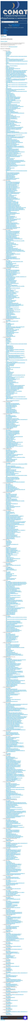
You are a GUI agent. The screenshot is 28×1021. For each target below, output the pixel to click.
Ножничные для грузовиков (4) (12, 198)
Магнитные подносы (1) (10, 120)
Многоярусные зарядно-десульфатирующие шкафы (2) (16, 714)
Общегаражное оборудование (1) (12, 902)
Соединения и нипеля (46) (11, 164)
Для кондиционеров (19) (10, 415)
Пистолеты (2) (9, 138)
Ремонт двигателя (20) (10, 266)
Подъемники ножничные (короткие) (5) (13, 249)
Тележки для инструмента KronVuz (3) (13, 705)
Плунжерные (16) (9, 440)
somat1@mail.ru (15, 25)
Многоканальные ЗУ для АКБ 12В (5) (13, 895)
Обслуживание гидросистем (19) (12, 877)
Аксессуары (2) (9, 658)
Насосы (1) (8, 130)
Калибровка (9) (9, 542)
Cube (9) (7, 55)
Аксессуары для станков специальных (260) (14, 261)
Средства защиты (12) (10, 579)
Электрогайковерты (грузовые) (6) (12, 952)
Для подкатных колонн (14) (11, 184)
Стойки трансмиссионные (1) (11, 610)
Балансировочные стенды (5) (11, 190)
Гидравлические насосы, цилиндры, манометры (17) (16, 276)
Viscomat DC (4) (9, 374)
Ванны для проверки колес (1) (12, 975)
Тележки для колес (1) (10, 220)
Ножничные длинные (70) (11, 243)
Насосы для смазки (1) (10, 627)
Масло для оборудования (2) (11, 121)
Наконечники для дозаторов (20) (12, 636)
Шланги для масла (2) (10, 175)
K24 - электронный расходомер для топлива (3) (15, 355)
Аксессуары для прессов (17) (11, 186)
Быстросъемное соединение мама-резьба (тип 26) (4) (16, 583)
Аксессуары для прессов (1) (11, 271)
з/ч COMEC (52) (9, 262)
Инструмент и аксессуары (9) (11, 844)
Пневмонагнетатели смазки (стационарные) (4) (15, 676)
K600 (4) (7, 62)
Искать (16, 21)
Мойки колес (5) (9, 564)
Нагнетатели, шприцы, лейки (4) (12, 291)
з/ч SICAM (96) (8, 408)
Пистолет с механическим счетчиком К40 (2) (14, 137)
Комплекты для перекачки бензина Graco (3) (14, 625)
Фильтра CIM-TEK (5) (10, 963)
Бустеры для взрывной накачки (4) (12, 737)
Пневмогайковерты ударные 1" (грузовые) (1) (14, 146)
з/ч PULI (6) (8, 960)
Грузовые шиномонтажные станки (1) (13, 96)
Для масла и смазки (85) (10, 99)
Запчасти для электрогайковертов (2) (13, 762)
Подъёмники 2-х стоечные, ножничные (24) (14, 442)
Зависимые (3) (9, 969)
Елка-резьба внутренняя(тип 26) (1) (13, 102)
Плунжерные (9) (9, 245)
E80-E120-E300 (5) (9, 348)
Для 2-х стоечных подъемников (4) (12, 270)
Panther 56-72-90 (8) (10, 365)
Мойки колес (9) (9, 824)
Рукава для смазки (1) (10, 855)
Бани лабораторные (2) (10, 634)
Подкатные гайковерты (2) (11, 300)
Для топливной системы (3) (11, 881)
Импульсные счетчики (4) (11, 109)
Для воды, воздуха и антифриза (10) (13, 97)
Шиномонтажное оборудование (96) (13, 227)
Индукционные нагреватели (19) (12, 418)
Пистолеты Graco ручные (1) (11, 139)
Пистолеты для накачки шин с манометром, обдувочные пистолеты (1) (14, 773)
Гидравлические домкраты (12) (12, 821)
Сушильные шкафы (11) (10, 639)
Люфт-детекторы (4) (10, 453)
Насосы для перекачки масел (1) (12, 473)
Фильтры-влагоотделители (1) (12, 534)
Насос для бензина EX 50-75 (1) (12, 382)
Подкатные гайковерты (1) (11, 777)
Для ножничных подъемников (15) (12, 432)
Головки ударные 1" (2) (10, 586)
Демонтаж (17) (9, 541)
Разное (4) (8, 215)
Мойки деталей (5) (9, 328)
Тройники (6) (8, 700)
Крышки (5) (8, 119)
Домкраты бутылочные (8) (11, 281)
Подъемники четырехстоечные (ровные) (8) (14, 836)
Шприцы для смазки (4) (10, 177)
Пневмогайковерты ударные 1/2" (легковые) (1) (15, 746)
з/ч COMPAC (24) (9, 553)
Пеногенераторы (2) (10, 298)
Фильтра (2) (8, 169)
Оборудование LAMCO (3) (11, 976)
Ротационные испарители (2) (11, 638)
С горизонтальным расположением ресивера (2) (15, 750)
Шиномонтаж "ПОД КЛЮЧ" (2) (11, 174)
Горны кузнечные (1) (10, 706)
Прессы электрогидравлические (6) (13, 213)
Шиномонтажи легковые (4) (11, 317)
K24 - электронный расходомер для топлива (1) (15, 59)
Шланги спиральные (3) (10, 988)
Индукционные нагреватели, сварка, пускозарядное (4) (16, 972)
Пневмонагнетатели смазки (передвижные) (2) (15, 675)
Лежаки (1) (8, 596)
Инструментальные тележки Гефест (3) (13, 710)
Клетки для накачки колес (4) (11, 743)
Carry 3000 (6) (8, 341)
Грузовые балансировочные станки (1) (13, 663)
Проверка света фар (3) (10, 214)
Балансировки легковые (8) (11, 189)
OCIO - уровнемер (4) (10, 67)
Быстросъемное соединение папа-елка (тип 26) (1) (16, 584)
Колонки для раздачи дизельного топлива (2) (14, 515)
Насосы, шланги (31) (10, 331)
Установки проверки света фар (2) (12, 223)
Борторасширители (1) (10, 863)
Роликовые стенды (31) (10, 461)
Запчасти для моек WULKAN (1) (12, 919)
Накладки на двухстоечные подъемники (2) (14, 518)
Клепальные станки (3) (10, 911)
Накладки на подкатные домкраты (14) (13, 129)
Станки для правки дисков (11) (12, 857)
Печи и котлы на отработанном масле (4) (14, 913)
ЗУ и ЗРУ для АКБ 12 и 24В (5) (12, 893)
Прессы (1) (8, 678)
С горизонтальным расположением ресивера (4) (15, 680)
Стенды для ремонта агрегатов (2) (12, 725)
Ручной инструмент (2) (10, 606)
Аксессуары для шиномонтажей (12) (13, 272)
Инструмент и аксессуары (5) (11, 285)
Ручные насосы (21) (10, 159)
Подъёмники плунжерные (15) (12, 455)
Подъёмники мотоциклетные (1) (12, 149)
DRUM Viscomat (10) (10, 347)
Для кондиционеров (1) (10, 997)
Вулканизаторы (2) (9, 739)
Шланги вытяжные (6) (10, 491)
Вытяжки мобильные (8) (10, 486)
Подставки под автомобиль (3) (12, 503)
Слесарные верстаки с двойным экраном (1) (14, 723)
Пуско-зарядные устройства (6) (12, 814)
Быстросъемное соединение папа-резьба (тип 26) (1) (16, 690)
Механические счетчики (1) (11, 124)
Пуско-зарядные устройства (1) (12, 152)
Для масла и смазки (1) (10, 377)
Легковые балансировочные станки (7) (13, 516)
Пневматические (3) (10, 898)
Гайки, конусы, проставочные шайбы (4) (13, 660)
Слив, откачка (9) (9, 308)
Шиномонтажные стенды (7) (11, 228)
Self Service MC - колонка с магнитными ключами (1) (16, 72)
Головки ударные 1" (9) (10, 513)
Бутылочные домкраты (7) (11, 820)
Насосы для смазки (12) (10, 474)
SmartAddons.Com (4, 1017)
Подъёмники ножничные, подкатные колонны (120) (16, 207)
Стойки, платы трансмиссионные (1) (13, 796)
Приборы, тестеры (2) (10, 423)
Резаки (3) (8, 577)
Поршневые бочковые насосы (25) (12, 150)
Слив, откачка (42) (9, 335)
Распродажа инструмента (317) (12, 321)
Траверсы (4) (8, 447)
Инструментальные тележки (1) (12, 667)
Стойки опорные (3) (10, 254)
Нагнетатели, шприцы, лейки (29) (12, 329)
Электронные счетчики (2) (11, 179)
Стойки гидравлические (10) (11, 217)
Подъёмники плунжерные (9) (11, 445)
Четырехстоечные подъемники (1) (12, 173)
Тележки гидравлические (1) (11, 219)
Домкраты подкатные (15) (11, 551)
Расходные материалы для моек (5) (13, 749)
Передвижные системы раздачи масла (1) (14, 134)
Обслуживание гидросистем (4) (12, 295)
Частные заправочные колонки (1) (12, 400)
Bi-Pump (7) (8, 340)
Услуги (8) (8, 545)
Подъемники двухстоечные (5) (12, 653)
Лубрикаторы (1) (9, 697)
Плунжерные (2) (9, 651)
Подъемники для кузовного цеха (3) (13, 204)
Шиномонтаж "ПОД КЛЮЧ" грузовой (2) (13, 779)
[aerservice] (3, 36)
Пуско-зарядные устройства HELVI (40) (13, 153)
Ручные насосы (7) (9, 480)
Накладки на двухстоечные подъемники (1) (14, 769)
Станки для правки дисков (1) (11, 531)
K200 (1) (7, 58)
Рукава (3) (8, 157)
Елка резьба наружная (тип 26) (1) (12, 665)
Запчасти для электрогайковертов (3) (13, 108)
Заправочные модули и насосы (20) (13, 105)
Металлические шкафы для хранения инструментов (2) (16, 704)
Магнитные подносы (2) (10, 670)
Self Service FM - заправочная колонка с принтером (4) (16, 70)
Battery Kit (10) (8, 339)
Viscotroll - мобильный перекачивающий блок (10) (15, 375)
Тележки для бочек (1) (10, 533)
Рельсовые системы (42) (10, 490)
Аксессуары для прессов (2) (11, 783)
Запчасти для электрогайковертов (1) (13, 590)
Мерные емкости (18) (10, 123)
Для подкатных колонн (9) (11, 234)
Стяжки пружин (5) (9, 559)
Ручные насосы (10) (10, 393)
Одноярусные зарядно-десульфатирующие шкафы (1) (16, 716)
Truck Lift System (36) (10, 435)
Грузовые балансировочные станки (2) (13, 760)
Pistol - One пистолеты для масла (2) (13, 367)
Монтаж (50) (8, 543)
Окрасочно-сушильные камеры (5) (12, 966)
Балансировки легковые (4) (11, 236)
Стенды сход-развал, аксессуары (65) (13, 565)
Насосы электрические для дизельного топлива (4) (16, 521)
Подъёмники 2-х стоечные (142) (12, 201)
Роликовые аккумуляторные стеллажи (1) (14, 720)
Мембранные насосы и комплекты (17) (13, 626)
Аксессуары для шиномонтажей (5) (13, 784)
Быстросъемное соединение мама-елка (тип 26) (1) (16, 582)
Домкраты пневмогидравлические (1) (13, 192)
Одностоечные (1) (9, 200)
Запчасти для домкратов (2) (11, 498)
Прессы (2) (8, 556)
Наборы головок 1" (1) (10, 126)
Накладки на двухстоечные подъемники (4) (14, 671)
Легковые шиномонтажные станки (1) (13, 595)
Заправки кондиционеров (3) (11, 804)
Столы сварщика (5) (10, 727)
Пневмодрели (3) (9, 674)
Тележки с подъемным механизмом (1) (13, 728)
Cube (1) (7, 342)
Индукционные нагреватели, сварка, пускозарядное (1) (16, 419)
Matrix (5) (7, 66)
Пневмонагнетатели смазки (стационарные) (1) (15, 776)
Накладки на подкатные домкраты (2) (13, 922)
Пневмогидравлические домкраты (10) (13, 870)
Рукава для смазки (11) (10, 528)
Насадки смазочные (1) (10, 923)
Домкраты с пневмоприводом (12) (12, 193)
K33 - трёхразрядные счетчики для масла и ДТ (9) (15, 357)
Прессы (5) (8, 306)
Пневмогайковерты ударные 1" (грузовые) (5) (14, 745)
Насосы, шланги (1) (9, 294)
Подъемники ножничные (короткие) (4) (13, 654)
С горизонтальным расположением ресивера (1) (15, 607)
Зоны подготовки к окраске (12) (12, 732)
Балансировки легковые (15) (11, 406)
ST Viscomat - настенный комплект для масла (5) (15, 79)
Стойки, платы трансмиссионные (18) (13, 218)
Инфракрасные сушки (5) (11, 845)
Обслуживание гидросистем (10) (12, 332)
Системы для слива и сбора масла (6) (13, 608)
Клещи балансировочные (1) (11, 865)
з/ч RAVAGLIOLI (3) (9, 239)
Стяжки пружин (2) (9, 312)
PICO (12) (8, 366)
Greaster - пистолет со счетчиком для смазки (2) (15, 351)
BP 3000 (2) (8, 54)
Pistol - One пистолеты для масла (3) (13, 68)
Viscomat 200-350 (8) (10, 372)
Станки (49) (8, 754)
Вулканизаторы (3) (9, 275)
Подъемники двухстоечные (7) (12, 793)
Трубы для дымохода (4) (10, 914)
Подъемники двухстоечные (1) (12, 1000)
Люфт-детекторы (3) (10, 196)
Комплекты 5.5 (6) (9, 114)
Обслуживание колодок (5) (11, 263)
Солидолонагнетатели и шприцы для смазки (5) (15, 481)
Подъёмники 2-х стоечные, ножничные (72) (14, 454)
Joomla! (2, 1018)
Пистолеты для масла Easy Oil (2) (12, 140)
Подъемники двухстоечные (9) (12, 248)
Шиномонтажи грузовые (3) (11, 225)
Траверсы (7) (8, 255)
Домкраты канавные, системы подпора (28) (14, 436)
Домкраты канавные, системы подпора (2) (14, 238)
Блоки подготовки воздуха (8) (11, 689)
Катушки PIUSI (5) (9, 380)
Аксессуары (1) (9, 862)
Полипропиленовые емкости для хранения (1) (15, 718)
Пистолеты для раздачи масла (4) (12, 523)
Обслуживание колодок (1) (11, 296)
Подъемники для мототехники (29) (12, 205)
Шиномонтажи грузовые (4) (11, 316)
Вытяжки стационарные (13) (11, 487)
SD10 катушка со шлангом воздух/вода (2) (14, 622)
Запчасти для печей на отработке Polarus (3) (14, 106)
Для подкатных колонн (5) (11, 434)
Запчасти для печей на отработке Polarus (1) (14, 994)
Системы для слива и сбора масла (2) (13, 682)
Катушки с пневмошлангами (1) (12, 694)
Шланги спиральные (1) (10, 613)
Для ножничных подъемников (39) (12, 232)
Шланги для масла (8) (10, 537)
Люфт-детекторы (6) (10, 242)
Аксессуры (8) (8, 88)
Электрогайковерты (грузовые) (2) (12, 178)
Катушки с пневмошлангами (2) (12, 112)
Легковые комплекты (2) (10, 409)
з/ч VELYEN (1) (9, 832)
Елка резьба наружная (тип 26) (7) (12, 691)
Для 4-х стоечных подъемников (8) (12, 431)
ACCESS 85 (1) (9, 52)
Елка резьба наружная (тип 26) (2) (12, 587)
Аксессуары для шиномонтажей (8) (13, 187)
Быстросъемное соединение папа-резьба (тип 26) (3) (16, 91)
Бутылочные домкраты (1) (11, 90)
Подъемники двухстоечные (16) (12, 203)
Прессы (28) (8, 211)
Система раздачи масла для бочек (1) (13, 681)
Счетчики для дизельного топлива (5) (13, 532)
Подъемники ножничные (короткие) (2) (13, 444)
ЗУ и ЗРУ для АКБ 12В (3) (11, 894)
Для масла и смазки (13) (10, 465)
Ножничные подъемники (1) (11, 935)
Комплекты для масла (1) (11, 381)
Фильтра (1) (8, 395)
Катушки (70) (8, 325)
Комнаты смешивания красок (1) (12, 733)
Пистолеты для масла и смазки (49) (13, 141)
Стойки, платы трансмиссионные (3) (13, 311)
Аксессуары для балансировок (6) (12, 403)
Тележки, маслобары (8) (10, 336)
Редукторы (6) (8, 576)
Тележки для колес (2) (10, 561)
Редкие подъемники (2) (10, 216)
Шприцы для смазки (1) (10, 686)
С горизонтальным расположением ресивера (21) (15, 161)
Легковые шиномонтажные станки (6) (13, 517)
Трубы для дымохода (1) (10, 751)
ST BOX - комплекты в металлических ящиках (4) (15, 74)
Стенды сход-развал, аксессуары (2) (13, 837)
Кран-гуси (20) (8, 194)
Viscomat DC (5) (9, 80)
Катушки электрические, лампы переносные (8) (15, 326)
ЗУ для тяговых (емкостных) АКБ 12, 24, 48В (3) (15, 892)
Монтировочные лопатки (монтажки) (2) (13, 869)
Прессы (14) (8, 504)
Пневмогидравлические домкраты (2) (13, 603)
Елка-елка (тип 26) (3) (10, 692)
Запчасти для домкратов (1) (11, 741)
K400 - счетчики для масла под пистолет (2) (14, 60)
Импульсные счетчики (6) (11, 379)
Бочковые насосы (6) (10, 801)
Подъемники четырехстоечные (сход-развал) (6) (15, 209)
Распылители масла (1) (10, 527)
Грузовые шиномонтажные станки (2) (13, 761)
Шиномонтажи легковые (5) (11, 257)
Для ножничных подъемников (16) (12, 646)
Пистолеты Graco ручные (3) (11, 628)
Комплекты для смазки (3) (11, 470)
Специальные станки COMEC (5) (12, 267)
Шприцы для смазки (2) (10, 614)
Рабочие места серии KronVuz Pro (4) (13, 719)
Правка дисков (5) (9, 264)
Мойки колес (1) (9, 1014)
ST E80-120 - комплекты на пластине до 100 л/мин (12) (16, 76)
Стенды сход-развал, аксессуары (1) (13, 253)
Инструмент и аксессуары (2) (11, 499)
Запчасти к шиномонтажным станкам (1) (14, 591)
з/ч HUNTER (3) (9, 887)
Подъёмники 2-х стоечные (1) (11, 904)
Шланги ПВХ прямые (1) (10, 176)
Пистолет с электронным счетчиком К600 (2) (14, 388)
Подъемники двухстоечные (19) (12, 303)
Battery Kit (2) (8, 53)
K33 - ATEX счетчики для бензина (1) (13, 356)
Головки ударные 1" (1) (10, 95)
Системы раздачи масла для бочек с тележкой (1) (15, 530)
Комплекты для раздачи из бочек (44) (13, 327)
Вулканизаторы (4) (9, 93)
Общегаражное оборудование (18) (12, 297)
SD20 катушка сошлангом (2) (11, 623)
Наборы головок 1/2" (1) (10, 598)
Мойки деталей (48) (10, 568)
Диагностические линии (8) (11, 450)
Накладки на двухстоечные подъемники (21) (14, 127)
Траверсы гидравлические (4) (11, 222)
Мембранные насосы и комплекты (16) (13, 122)
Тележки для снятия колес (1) (11, 611)
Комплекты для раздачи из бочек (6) (13, 116)
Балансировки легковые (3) (11, 785)
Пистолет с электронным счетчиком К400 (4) (14, 387)
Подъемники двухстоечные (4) (12, 443)
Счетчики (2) (8, 394)
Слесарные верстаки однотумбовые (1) (13, 722)
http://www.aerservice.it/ (13, 46)
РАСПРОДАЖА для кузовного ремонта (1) (14, 155)
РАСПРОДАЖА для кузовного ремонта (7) (14, 949)
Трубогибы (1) (8, 509)
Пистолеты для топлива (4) (11, 145)
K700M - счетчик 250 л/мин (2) (11, 65)
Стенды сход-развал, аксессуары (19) (13, 888)
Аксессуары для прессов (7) (11, 548)
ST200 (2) (8, 370)
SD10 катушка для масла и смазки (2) (13, 621)
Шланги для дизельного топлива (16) (13, 536)
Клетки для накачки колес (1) (11, 852)
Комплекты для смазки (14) (11, 117)
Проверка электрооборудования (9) (13, 425)
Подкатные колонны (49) (11, 246)
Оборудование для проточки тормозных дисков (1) (16, 770)
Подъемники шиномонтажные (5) (12, 210)
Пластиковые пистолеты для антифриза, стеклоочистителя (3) (14, 392)
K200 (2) (7, 352)
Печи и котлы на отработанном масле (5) (14, 771)
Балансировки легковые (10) (11, 928)
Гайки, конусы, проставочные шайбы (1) (13, 864)
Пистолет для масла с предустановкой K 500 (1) (15, 136)
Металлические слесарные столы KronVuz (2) (15, 713)
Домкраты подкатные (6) (10, 282)
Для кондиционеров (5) (10, 191)
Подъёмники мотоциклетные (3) (12, 937)
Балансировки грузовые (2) (11, 405)
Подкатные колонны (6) (10, 301)
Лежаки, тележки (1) (10, 290)
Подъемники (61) (9, 302)
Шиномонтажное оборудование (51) (13, 318)
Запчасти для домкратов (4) (11, 589)
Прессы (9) (8, 698)
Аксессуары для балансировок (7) (12, 185)
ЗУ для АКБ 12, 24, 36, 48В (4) (11, 891)
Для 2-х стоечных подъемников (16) (13, 182)
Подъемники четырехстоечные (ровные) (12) (14, 250)
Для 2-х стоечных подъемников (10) (13, 644)
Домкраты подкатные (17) (11, 496)
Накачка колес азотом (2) (11, 792)
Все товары (8, 51)
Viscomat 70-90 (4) (9, 373)
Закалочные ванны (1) (10, 707)
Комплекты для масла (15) (11, 469)
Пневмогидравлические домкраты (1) (13, 673)
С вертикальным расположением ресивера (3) (15, 160)
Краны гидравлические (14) (11, 195)
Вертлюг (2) (8, 92)
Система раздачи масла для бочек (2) (13, 816)
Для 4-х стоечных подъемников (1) (12, 645)
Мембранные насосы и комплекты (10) (13, 471)
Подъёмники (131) (9, 247)
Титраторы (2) (8, 640)
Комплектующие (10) (10, 573)
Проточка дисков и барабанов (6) (12, 265)
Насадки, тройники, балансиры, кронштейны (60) (15, 489)
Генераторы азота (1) (10, 94)
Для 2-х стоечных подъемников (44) (13, 231)
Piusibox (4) (8, 368)
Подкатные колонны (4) (10, 441)
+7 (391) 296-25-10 (15, 24)
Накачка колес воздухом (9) (11, 330)
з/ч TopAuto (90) (9, 417)
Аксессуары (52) (9, 81)
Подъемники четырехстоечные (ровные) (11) (14, 305)
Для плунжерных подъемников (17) (13, 233)
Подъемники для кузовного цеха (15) (13, 899)
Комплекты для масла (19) (11, 115)
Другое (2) (8, 514)
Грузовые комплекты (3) (10, 277)
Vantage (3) (8, 371)
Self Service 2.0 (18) (9, 69)
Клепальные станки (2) (10, 806)
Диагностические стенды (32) (11, 451)
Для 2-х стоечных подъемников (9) (12, 430)
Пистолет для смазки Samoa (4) (12, 477)
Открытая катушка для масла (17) (12, 131)
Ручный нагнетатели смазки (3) (12, 529)
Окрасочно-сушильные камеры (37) (13, 734)
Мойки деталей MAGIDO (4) (11, 569)
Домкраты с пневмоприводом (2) (12, 283)
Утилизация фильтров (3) (11, 224)
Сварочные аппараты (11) (11, 578)
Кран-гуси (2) (8, 649)
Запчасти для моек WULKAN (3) (12, 822)
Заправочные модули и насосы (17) (13, 378)
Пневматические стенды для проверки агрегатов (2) (16, 717)
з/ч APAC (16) (8, 324)
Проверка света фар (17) (11, 424)
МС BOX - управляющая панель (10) (13, 125)
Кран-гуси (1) (8, 790)
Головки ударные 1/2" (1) (10, 662)
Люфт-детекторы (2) (10, 438)
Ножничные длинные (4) (10, 439)
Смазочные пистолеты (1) (11, 856)
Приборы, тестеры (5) (10, 456)
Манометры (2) (9, 574)
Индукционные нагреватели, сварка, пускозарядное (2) (16, 991)
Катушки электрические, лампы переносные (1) (15, 789)
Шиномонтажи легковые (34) (11, 411)
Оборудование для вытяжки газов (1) (13, 715)
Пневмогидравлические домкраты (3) (13, 854)
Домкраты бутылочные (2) (11, 549)
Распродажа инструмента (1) (11, 426)
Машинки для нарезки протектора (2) (13, 766)
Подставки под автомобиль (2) (12, 871)
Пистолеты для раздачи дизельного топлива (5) (15, 522)
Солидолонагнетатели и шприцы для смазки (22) (15, 165)
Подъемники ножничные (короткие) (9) (13, 206)
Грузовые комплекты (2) (10, 407)
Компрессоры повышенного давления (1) (14, 668)
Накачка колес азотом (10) (11, 421)
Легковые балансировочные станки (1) (13, 764)
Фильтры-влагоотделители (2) (12, 701)
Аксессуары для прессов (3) (11, 494)
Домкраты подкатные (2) (10, 786)
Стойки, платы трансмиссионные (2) (13, 558)
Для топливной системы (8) (11, 416)
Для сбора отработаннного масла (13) (13, 100)
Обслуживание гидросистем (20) (12, 422)
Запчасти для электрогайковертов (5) (13, 823)
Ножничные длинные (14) (11, 833)
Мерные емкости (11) (10, 472)
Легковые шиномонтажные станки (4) (13, 669)
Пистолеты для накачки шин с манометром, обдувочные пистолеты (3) (14, 143)
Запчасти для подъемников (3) (12, 107)
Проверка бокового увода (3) (11, 459)
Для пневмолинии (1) (10, 279)
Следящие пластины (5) (10, 163)
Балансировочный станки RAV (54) (12, 237)
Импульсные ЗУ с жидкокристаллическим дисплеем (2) (16, 708)
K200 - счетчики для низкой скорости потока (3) (15, 353)
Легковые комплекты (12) (11, 289)
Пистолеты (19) (9, 334)
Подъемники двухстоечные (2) (12, 936)
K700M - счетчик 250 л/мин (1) (11, 361)
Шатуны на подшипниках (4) (11, 535)
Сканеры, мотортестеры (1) (11, 427)
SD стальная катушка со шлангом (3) (13, 620)
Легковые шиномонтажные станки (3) (13, 765)
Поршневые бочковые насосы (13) (12, 479)
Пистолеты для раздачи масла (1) (12, 144)
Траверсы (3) (8, 168)
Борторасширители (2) (10, 757)
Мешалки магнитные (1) (10, 635)
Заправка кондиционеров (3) (11, 104)
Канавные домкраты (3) (10, 437)
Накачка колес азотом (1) (11, 292)
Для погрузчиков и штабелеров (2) (12, 831)
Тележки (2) (8, 166)
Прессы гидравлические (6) (11, 212)
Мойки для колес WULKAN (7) (11, 744)
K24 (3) (7, 354)
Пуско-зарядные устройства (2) (12, 679)
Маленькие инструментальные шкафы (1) (14, 712)
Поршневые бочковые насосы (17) (12, 631)
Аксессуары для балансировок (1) (12, 235)
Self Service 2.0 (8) (9, 369)
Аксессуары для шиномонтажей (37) (13, 404)
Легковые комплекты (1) (10, 791)
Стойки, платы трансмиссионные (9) (13, 506)
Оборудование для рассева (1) (12, 637)
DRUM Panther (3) (9, 346)
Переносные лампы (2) (10, 135)
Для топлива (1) (9, 101)
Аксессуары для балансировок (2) (12, 926)
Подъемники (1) (9, 1003)
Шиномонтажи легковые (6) (11, 226)
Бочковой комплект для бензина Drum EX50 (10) (15, 89)
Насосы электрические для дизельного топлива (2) (16, 811)
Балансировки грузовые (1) (11, 188)
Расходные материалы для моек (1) (13, 156)
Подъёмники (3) (9, 903)
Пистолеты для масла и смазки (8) (12, 478)
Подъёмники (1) (9, 148)
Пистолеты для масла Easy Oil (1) (12, 389)
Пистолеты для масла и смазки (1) (12, 629)
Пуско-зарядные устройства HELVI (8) (13, 946)
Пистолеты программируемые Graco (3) (13, 630)
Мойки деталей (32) (10, 840)
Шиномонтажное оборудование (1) (13, 412)
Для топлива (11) (9, 943)
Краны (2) (8, 696)
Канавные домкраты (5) (10, 452)
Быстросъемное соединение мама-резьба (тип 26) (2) (16, 803)
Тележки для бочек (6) (10, 167)
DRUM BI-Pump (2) (9, 345)
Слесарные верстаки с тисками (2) (12, 724)
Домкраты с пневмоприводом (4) (12, 552)
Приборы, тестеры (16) (10, 884)
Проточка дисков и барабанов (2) (12, 307)
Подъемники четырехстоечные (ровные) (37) (14, 208)
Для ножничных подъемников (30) (12, 183)
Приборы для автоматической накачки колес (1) (15, 151)
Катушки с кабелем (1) (10, 111)
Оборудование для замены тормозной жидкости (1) (16, 812)
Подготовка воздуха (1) (10, 525)
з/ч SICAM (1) (8, 103)
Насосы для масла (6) (10, 520)
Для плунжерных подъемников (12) (13, 433)
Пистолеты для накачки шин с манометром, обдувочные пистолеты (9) (14, 602)
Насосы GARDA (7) (9, 383)
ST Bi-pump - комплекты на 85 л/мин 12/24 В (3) (15, 73)
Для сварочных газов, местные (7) (12, 488)
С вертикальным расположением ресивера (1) (15, 938)
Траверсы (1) (8, 508)
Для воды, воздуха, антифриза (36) (13, 98)
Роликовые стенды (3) (10, 906)
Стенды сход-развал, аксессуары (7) (13, 878)
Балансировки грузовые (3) (11, 927)
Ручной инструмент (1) (10, 158)
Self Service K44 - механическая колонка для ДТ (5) (16, 71)
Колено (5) (8, 695)
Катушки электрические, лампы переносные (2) (15, 882)
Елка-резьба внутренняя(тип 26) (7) (13, 693)
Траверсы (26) (8, 221)
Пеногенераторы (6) (10, 333)
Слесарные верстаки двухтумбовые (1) (13, 721)
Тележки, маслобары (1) (10, 314)
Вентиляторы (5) (9, 484)
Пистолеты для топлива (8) (11, 390)
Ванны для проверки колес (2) (12, 758)
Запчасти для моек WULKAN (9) (12, 742)
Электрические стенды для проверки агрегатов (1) (15, 729)
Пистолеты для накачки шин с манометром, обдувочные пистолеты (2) (14, 672)
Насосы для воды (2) (10, 384)
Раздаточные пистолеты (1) (11, 154)
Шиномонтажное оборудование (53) (13, 258)
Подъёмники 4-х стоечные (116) (12, 202)
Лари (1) (7, 711)
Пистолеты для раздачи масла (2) (12, 813)
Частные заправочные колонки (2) (12, 172)
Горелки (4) (8, 572)
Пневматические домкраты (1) (12, 826)
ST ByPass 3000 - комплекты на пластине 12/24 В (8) (16, 75)
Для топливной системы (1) (11, 280)
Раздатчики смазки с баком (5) (12, 526)
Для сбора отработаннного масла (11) (13, 466)
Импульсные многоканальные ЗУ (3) (13, 709)
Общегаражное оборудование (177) (13, 199)
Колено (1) (8, 594)
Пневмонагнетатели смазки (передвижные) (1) (15, 147)
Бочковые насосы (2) (10, 512)
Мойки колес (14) (9, 931)
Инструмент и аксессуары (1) (11, 420)
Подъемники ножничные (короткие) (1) (13, 835)
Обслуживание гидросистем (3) (12, 883)
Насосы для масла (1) (10, 599)
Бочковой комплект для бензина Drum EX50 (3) (15, 376)
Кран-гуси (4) (8, 555)
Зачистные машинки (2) (10, 592)
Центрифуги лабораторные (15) (12, 641)
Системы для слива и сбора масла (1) (13, 162)
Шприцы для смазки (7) (10, 538)
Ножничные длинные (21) (11, 197)
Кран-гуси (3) (8, 288)
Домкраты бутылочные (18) (11, 495)
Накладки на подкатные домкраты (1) (13, 519)
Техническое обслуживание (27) (12, 544)
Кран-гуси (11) (8, 502)
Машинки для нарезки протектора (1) (13, 597)
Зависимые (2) (9, 284)
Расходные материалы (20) (11, 575)
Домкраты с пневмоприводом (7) (12, 497)
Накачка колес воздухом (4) (11, 293)
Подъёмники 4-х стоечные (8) (11, 905)
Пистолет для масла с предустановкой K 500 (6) (15, 385)
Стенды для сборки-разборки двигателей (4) (14, 726)
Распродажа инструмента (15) (12, 847)
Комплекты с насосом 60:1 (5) (11, 118)
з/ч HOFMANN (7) (9, 918)
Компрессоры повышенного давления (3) (14, 912)
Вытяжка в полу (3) (9, 485)
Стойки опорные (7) (10, 557)
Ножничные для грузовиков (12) (12, 244)
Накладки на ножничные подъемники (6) (14, 128)
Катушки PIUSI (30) (9, 110)
